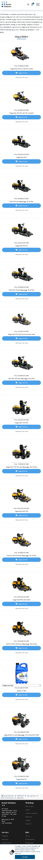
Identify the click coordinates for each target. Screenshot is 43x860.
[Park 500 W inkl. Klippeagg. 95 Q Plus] (21, 275)
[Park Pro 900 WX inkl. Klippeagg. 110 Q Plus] (21, 540)
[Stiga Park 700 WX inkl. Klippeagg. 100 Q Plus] (21, 452)
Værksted (5, 839)
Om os (27, 836)
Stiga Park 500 (21, 157)
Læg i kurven (23, 73)
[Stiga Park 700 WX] (21, 407)
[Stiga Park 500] (21, 142)
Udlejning (5, 836)
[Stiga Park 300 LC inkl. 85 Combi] (21, 53)
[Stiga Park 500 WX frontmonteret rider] (21, 319)
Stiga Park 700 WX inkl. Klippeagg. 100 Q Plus (21, 467)
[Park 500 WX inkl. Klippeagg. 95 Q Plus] (21, 363)
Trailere (27, 810)
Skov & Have (29, 806)
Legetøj (27, 820)
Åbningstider (29, 843)
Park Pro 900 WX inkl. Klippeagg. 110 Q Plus (21, 556)
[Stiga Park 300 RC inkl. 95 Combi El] (21, 98)
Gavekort (28, 824)
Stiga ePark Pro (21, 779)
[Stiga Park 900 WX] (21, 496)
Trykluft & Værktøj (31, 813)
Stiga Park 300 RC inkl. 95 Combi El (21, 113)
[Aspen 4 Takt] (21, 673)
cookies (23, 846)
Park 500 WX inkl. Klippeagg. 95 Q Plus (21, 379)
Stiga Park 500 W (21, 246)
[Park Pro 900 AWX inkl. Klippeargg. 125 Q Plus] (21, 629)
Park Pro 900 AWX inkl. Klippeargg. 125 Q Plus (21, 644)
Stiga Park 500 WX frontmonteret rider (21, 334)
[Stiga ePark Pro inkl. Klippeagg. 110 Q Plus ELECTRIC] (21, 720)
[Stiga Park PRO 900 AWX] (21, 584)
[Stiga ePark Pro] (21, 764)
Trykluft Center (6, 843)
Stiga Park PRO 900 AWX (21, 600)
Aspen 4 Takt (21, 691)
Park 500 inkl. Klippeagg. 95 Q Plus (21, 202)
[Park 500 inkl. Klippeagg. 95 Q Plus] (21, 186)
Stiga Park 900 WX (21, 511)
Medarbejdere (29, 839)
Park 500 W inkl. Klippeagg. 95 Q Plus (21, 290)
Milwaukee (28, 817)
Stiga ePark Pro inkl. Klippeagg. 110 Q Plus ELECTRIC (21, 735)
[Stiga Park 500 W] (22, 230)
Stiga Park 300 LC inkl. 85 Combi (21, 69)
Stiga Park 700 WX (21, 423)
